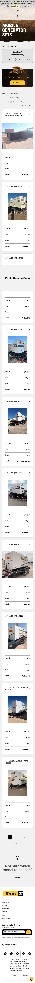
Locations (6, 905)
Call (9, 59)
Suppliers (6, 918)
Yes (17, 10)
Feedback (6, 915)
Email (28, 59)
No (17, 16)
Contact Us (7, 902)
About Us (6, 912)
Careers (5, 908)
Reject (25, 975)
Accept (14, 975)
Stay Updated (28, 932)
